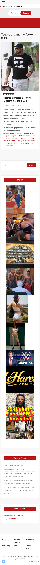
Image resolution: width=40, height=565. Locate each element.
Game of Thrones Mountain (25, 133)
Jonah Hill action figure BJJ (13, 6)
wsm (32, 143)
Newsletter (30, 539)
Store (16, 546)
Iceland (22, 138)
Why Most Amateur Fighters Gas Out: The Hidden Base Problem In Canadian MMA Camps (19, 490)
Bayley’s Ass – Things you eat (14, 469)
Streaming (6, 546)
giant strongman (11, 136)
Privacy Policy (34, 561)
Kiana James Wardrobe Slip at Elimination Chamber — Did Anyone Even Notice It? (18, 482)
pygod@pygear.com (12, 518)
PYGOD (6, 105)
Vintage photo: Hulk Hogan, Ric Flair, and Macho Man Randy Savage (18, 475)
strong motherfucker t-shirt (26, 141)
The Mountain (24, 143)
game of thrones (8, 133)
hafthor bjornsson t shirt (27, 136)
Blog (4, 539)
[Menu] (3, 2)
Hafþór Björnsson (11, 138)
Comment (9, 146)
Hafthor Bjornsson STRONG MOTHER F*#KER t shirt (17, 99)
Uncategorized (9, 94)
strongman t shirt (11, 143)
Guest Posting (29, 547)
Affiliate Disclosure (18, 541)
